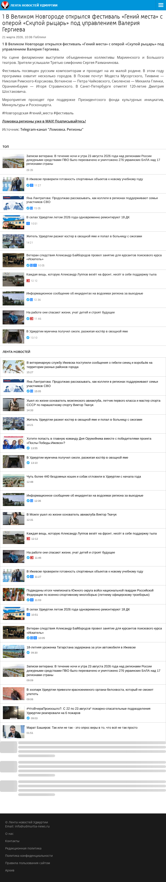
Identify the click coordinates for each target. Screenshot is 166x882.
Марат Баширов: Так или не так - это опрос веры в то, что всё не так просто (82, 727)
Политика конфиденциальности (29, 856)
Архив (9, 870)
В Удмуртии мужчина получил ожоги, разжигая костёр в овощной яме (77, 331)
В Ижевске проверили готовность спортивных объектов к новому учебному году (84, 179)
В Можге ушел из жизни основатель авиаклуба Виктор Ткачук (72, 514)
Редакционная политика (23, 848)
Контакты (12, 841)
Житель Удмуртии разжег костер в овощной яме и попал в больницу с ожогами (84, 236)
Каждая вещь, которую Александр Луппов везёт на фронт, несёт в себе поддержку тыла (91, 274)
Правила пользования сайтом (27, 863)
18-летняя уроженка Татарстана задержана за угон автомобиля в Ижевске (81, 647)
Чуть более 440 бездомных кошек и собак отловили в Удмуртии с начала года (84, 476)
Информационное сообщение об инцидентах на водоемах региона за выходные (84, 293)
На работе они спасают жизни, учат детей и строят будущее (70, 312)
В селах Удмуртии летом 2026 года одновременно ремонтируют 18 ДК (78, 217)
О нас (9, 834)
